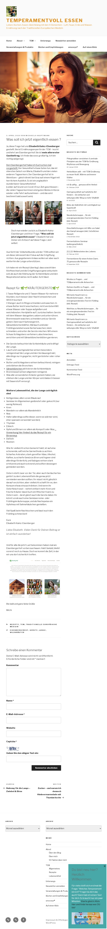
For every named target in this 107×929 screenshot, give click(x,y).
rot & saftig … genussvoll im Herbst (82, 185)
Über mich (53, 856)
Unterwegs (45, 41)
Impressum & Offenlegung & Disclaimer (63, 920)
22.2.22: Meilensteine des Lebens (81, 251)
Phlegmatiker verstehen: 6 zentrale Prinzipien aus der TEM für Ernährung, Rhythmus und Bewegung (83, 161)
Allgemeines (54, 868)
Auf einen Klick (90, 47)
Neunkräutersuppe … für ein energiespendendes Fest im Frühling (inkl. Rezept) (82, 218)
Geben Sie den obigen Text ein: (22, 753)
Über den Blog (55, 853)
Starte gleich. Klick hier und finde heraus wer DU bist (86, 904)
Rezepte (14, 624)
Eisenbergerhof (19, 630)
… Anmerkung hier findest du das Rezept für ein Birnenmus (31, 432)
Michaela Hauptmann (38, 135)
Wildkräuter (17, 632)
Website (10, 728)
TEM (31, 41)
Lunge (42, 630)
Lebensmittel (55, 876)
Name (10, 700)
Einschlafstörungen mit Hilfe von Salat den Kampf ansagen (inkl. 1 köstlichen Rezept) (83, 231)
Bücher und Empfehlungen (50, 47)
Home (9, 41)
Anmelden (71, 360)
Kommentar (12, 665)
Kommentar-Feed (74, 370)
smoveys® (73, 47)
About (20, 41)
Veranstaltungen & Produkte (19, 47)
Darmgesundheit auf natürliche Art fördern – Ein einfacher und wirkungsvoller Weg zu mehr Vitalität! (83, 195)
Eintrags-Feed (73, 365)
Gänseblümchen (14, 369)
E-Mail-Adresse (15, 714)
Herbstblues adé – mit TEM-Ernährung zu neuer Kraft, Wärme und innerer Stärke (83, 174)
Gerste (34, 630)
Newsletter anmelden (66, 41)
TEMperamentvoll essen (44, 20)
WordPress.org (73, 374)
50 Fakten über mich (58, 860)
